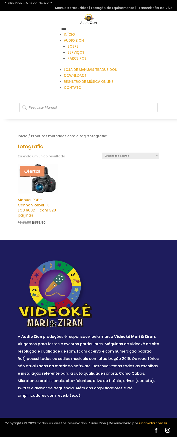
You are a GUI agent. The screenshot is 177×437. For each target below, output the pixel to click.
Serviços (76, 52)
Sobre (73, 46)
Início (69, 34)
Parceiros (77, 58)
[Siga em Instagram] (167, 430)
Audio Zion (74, 40)
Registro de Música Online (88, 81)
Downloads (75, 75)
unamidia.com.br (153, 423)
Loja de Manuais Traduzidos (90, 69)
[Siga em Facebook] (156, 430)
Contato (72, 87)
